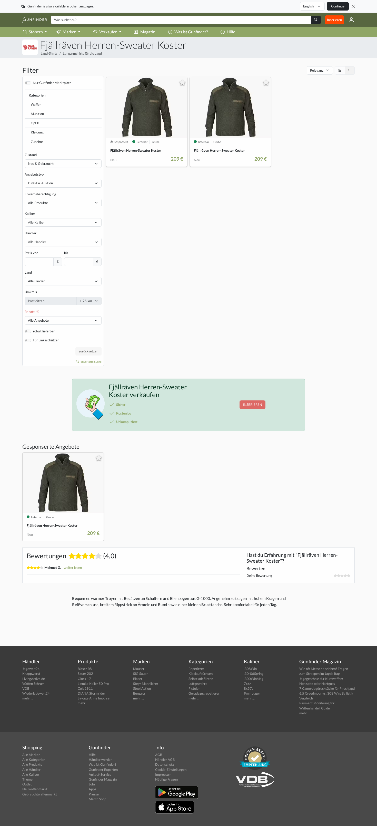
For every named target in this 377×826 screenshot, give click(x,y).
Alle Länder (36, 281)
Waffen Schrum (33, 683)
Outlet (27, 784)
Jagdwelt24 (31, 669)
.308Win (250, 669)
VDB (25, 688)
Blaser (137, 679)
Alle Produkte (38, 203)
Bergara (139, 693)
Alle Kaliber (30, 774)
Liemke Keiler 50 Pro (93, 683)
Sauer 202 (85, 673)
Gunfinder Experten (103, 769)
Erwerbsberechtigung (40, 194)
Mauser (138, 669)
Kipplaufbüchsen (200, 673)
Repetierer (196, 669)
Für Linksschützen (46, 340)
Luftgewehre (197, 683)
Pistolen (194, 688)
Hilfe (231, 31)
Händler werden (100, 759)
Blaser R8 (85, 669)
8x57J (248, 688)
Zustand (31, 155)
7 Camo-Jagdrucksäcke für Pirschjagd (327, 688)
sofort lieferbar (44, 331)
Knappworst (31, 673)
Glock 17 (84, 679)
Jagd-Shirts (49, 53)
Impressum (163, 774)
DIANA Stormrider (91, 693)
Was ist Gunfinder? (191, 31)
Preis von (31, 253)
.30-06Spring (253, 673)
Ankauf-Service (100, 774)
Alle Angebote (38, 320)
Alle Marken (31, 755)
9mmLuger (252, 693)
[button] (349, 20)
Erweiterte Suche (91, 361)
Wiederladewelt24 (36, 693)
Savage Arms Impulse (94, 698)
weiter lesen (73, 567)
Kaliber (30, 214)
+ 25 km (86, 301)
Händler (30, 233)
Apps (92, 789)
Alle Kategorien (33, 759)
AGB (158, 755)
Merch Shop (97, 799)
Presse (94, 794)
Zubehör (37, 142)
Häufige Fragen (166, 779)
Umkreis (31, 292)
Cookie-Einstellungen (170, 769)
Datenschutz (164, 764)
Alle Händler (31, 769)
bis (66, 253)
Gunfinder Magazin (103, 779)
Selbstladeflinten (200, 679)
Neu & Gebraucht (41, 163)
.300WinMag (253, 679)
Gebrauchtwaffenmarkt (39, 794)
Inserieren (334, 20)
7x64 (248, 683)
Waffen (36, 104)
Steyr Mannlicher (145, 683)
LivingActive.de (33, 679)
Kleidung (37, 132)
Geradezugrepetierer (204, 693)
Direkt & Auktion (40, 183)
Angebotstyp (34, 174)
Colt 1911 (85, 688)
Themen (28, 779)
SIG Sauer (140, 673)
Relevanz (316, 70)
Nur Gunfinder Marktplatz (52, 83)
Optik (35, 123)
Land (28, 272)
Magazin (147, 31)
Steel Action (142, 688)
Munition (37, 114)
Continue (337, 6)
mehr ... (27, 698)
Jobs (92, 784)
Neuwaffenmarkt (34, 789)
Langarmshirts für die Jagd (82, 53)
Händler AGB (165, 759)
